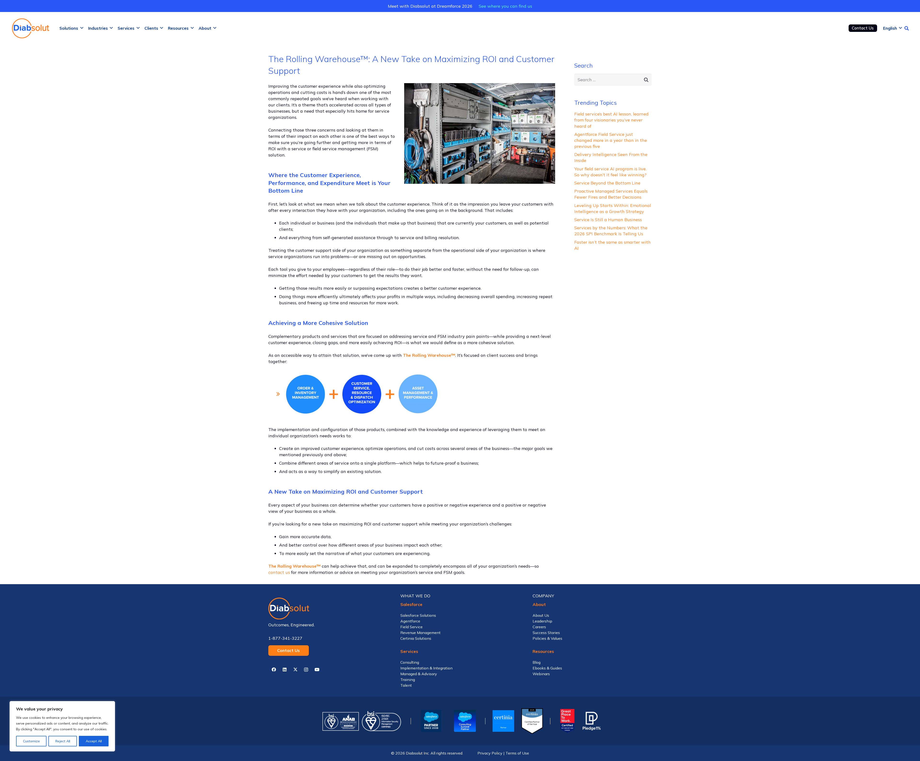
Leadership (542, 621)
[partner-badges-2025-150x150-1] (465, 721)
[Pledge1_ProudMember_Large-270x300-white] (592, 721)
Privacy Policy (489, 753)
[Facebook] (273, 669)
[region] (62, 726)
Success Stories (546, 632)
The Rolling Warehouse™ (429, 355)
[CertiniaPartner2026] (503, 721)
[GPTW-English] (566, 721)
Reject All (62, 741)
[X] (295, 669)
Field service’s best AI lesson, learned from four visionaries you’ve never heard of (611, 120)
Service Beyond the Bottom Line (607, 183)
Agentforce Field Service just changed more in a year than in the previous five (610, 140)
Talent (406, 685)
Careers (539, 626)
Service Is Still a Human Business (608, 219)
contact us (279, 572)
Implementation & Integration (426, 668)
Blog (536, 662)
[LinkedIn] (284, 669)
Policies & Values (547, 638)
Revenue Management (420, 632)
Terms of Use (517, 753)
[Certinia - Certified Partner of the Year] (532, 721)
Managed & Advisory (418, 673)
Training (407, 679)
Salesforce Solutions (418, 615)
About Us (541, 615)
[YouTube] (316, 669)
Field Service (411, 626)
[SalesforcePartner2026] (431, 721)
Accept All (94, 741)
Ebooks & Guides (547, 668)
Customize (31, 741)
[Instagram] (306, 669)
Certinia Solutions (415, 638)
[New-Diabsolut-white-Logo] (327, 608)
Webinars (541, 673)
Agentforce (410, 621)
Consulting (409, 662)
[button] (81, 28)
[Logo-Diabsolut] (31, 28)
